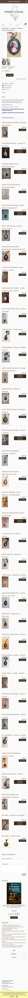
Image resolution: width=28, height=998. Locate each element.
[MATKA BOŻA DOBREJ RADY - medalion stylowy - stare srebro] (8, 602)
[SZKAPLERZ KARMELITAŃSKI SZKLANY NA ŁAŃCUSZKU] (8, 522)
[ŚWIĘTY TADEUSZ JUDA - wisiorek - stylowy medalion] (8, 235)
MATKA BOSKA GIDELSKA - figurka (10, 928)
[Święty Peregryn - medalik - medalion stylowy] (8, 682)
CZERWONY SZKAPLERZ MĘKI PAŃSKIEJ (11, 925)
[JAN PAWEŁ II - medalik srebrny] (8, 842)
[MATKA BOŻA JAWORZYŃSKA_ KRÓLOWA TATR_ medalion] (8, 132)
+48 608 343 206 (5, 988)
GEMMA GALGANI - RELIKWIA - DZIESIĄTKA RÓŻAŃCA (14, 937)
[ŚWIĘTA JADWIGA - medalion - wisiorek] (8, 662)
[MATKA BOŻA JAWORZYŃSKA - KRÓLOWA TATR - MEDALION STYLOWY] (8, 256)
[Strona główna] (14, 13)
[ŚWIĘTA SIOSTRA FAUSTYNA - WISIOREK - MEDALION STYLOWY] (8, 377)
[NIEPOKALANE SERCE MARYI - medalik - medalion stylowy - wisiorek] (8, 297)
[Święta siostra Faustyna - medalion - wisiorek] (8, 783)
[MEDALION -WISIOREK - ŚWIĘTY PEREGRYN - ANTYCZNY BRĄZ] (8, 501)
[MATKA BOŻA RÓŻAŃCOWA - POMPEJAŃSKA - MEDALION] (8, 804)
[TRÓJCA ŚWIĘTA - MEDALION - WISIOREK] (8, 581)
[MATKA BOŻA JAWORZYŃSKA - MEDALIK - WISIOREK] (8, 439)
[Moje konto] (17, 25)
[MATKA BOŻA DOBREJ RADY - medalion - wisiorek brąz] (8, 644)
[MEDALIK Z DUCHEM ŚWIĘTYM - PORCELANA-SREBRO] (8, 194)
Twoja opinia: (5, 864)
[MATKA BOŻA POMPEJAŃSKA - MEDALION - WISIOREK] (8, 460)
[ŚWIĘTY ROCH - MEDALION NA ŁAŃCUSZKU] (8, 623)
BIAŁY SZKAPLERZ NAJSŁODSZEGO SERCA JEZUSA (13, 926)
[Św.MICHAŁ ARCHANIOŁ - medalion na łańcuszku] (8, 152)
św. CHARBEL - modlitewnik (8, 938)
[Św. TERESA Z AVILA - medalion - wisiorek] (8, 543)
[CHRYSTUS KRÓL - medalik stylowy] (8, 336)
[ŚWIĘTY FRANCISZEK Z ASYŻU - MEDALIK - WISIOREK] (8, 318)
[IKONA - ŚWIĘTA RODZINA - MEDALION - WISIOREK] (8, 419)
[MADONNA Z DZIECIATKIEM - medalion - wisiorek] (8, 703)
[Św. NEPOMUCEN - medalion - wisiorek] (8, 742)
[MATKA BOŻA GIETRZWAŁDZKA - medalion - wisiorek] (8, 762)
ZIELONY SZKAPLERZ (7, 929)
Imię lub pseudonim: (7, 858)
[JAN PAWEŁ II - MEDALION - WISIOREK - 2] (8, 824)
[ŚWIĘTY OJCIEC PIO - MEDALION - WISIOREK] (8, 563)
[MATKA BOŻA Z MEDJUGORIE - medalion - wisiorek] (8, 724)
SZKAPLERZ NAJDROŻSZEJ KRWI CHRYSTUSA (12, 947)
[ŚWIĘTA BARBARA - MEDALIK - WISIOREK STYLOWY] (8, 357)
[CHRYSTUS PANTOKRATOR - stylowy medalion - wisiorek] (8, 276)
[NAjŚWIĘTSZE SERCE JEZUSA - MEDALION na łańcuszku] (8, 481)
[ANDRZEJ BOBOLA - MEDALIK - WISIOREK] (8, 398)
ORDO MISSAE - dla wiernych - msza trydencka (13, 945)
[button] (3, 25)
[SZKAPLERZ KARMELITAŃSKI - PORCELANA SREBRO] (8, 173)
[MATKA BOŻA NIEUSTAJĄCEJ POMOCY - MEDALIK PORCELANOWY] (8, 214)
